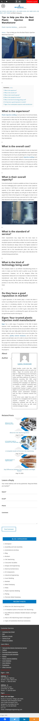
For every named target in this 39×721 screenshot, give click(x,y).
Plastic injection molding (9, 115)
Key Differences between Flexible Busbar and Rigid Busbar (19, 470)
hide (11, 87)
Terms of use (6, 638)
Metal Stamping (10, 584)
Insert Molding (9, 578)
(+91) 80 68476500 (10, 706)
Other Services (6, 667)
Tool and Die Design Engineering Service (14, 648)
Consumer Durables (11, 562)
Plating (7, 594)
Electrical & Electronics (12, 569)
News (6, 587)
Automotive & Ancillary (12, 550)
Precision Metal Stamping (12, 597)
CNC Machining (9, 559)
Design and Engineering (12, 566)
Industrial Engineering (12, 575)
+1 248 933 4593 (11, 681)
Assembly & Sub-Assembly (10, 654)
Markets (7, 581)
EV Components (10, 572)
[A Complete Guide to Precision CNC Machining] (19, 442)
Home (3, 32)
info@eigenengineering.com (13, 709)
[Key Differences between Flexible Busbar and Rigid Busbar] (19, 461)
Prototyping (5, 665)
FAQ (3, 634)
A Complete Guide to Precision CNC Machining (19, 451)
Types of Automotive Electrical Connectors (17, 621)
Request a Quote (7, 636)
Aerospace (8, 544)
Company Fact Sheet (8, 632)
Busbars (7, 556)
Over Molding (6, 663)
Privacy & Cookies (7, 640)
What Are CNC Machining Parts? (19, 433)
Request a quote (32, 1)
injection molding (29, 157)
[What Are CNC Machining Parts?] (19, 424)
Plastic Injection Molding (9, 27)
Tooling (4, 650)
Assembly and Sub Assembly (13, 547)
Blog (6, 553)
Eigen (3, 324)
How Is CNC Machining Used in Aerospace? (18, 617)
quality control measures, (18, 335)
